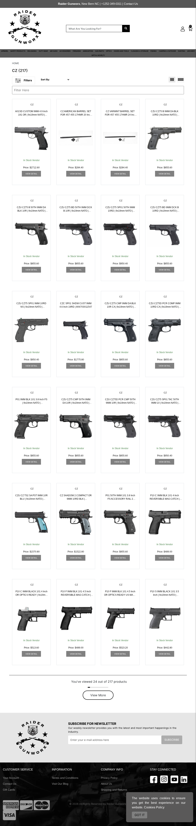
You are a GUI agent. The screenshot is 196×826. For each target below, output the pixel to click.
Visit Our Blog (60, 783)
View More (98, 695)
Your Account (11, 777)
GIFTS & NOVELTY (98, 55)
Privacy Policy (109, 777)
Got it (140, 815)
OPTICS (109, 51)
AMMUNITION (88, 51)
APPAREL (4, 51)
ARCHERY (191, 51)
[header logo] (25, 27)
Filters (28, 80)
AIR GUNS (53, 51)
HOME (15, 63)
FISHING (153, 51)
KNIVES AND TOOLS (121, 51)
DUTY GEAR (43, 51)
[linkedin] (184, 779)
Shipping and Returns (114, 789)
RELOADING (32, 51)
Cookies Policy (154, 807)
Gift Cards (9, 789)
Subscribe (171, 739)
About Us (106, 783)
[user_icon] (182, 29)
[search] (126, 28)
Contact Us (131, 3)
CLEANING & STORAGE (139, 51)
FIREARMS (77, 51)
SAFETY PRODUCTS (17, 51)
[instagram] (164, 779)
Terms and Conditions (65, 777)
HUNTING (181, 51)
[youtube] (174, 779)
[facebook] (154, 779)
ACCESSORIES (65, 51)
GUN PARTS (99, 51)
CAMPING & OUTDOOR (167, 51)
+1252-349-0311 (111, 3)
